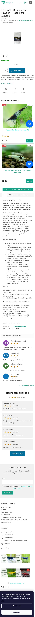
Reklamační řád (5, 515)
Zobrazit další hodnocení (26, 385)
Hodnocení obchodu (17, 392)
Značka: (8, 23)
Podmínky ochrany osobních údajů (11, 517)
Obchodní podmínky (7, 512)
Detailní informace (6, 83)
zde (2, 601)
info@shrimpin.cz (9, 532)
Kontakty (3, 510)
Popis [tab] (4, 195)
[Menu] (31, 2)
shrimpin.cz (7, 544)
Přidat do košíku (18, 70)
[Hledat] (20, 2)
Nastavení (16, 606)
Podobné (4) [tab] (10, 195)
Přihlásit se (8, 493)
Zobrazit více (17, 454)
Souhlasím (17, 612)
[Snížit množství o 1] (8, 72)
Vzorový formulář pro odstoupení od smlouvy (14, 520)
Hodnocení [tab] (19, 195)
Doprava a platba (6, 507)
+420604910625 (8, 535)
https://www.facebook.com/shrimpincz (15, 541)
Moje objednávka (6, 522)
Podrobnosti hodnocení (26, 21)
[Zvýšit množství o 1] (8, 69)
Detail (29, 140)
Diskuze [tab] (25, 195)
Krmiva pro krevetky (19, 326)
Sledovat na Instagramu (17, 583)
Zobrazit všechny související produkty (17, 189)
